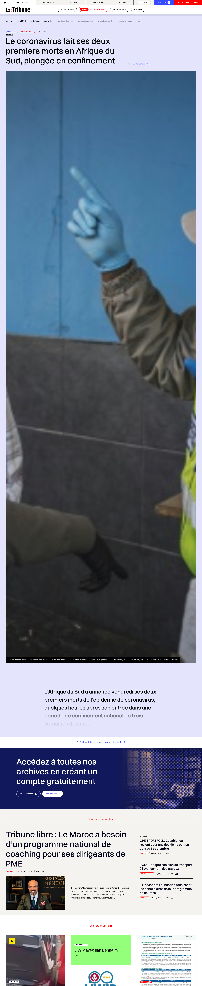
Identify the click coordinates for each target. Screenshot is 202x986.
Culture (145, 853)
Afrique (9, 35)
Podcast (83, 945)
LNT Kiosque (48, 2)
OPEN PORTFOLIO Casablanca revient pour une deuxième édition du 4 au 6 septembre (164, 844)
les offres (51, 793)
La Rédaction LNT (141, 64)
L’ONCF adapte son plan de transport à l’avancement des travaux (166, 867)
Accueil (15, 21)
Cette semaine (119, 9)
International (40, 21)
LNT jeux (122, 2)
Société (145, 898)
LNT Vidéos (73, 2)
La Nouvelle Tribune (18, 9)
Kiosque (147, 982)
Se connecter (26, 793)
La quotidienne (67, 9)
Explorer (138, 9)
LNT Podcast (98, 2)
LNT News (24, 2)
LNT (42, 871)
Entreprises (13, 871)
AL (172, 853)
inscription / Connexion (189, 2)
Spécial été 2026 (94, 9)
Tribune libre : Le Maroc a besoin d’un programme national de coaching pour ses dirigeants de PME (66, 849)
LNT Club (162, 2)
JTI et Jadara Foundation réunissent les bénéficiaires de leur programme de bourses (166, 889)
